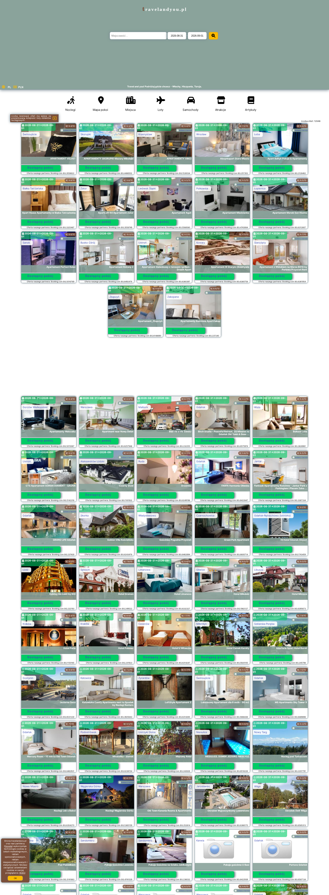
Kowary (200, 242)
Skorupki (86, 134)
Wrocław (201, 134)
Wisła (257, 407)
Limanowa (144, 569)
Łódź (25, 569)
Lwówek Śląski (147, 188)
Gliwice (200, 569)
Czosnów (143, 623)
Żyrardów (144, 677)
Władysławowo (147, 515)
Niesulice (201, 732)
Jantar (258, 461)
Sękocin (85, 569)
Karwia (200, 840)
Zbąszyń (114, 296)
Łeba (257, 134)
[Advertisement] (164, 368)
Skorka (85, 515)
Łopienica (259, 188)
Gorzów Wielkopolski (35, 407)
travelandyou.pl (164, 9)
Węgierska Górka (91, 786)
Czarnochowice (205, 515)
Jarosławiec (203, 786)
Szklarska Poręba (264, 623)
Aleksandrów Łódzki (92, 461)
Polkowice (202, 188)
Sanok (26, 242)
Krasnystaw (145, 134)
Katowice (86, 677)
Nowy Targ (260, 732)
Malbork (143, 407)
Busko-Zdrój (88, 242)
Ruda (141, 461)
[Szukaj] (213, 36)
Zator (84, 188)
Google (8, 846)
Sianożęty (260, 242)
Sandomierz (87, 840)
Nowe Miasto (30, 786)
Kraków (27, 623)
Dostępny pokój (40, 167)
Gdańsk (200, 407)
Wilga (257, 786)
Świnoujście (30, 134)
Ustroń (142, 242)
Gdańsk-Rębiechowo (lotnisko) (272, 515)
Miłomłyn (201, 623)
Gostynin (28, 677)
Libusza (258, 569)
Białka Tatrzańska (33, 188)
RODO (22, 873)
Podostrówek (88, 732)
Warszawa (86, 407)
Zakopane (173, 296)
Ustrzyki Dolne (147, 732)
